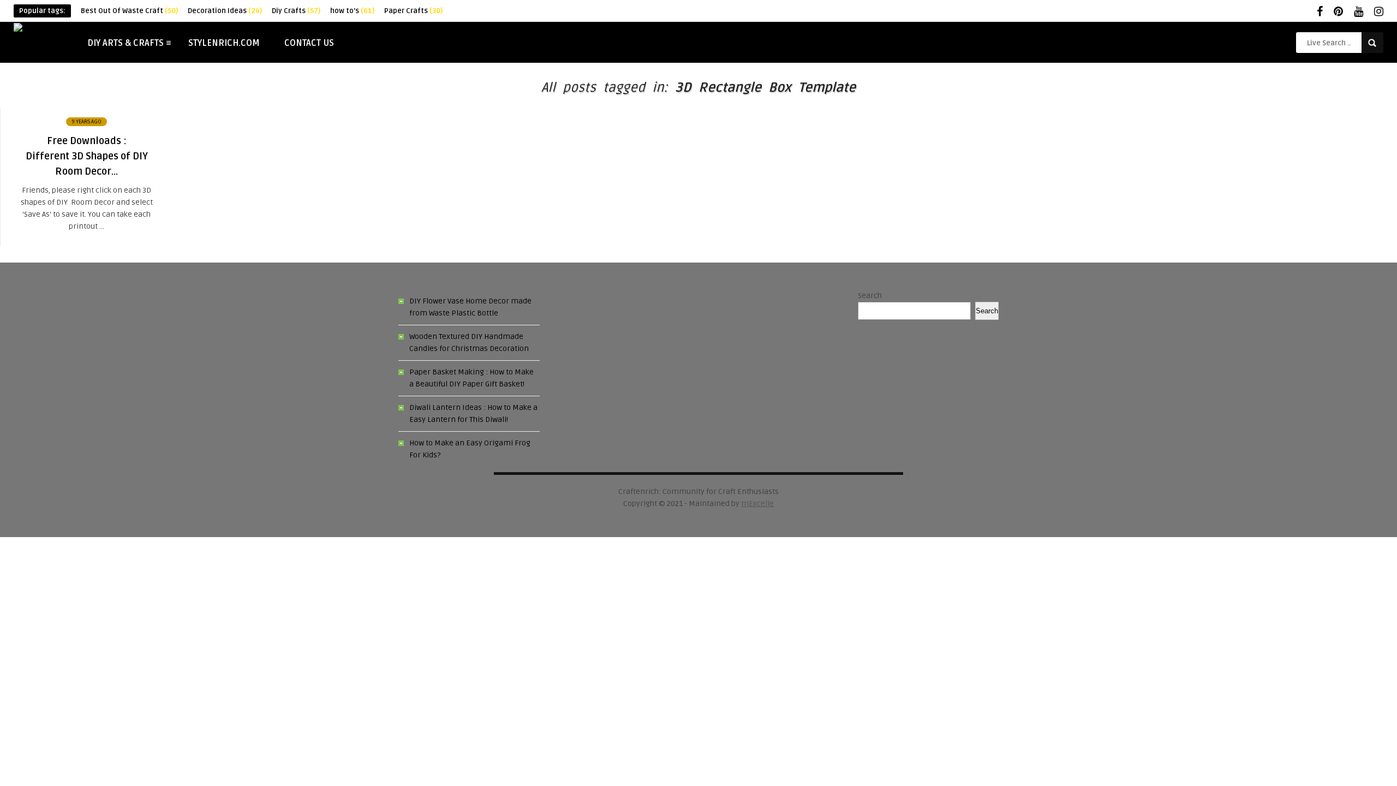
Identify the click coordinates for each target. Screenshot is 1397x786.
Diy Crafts (296, 11)
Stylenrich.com (224, 43)
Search (870, 295)
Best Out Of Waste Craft (129, 11)
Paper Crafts (413, 11)
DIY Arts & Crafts (125, 43)
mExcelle (757, 503)
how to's (352, 11)
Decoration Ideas (225, 11)
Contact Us (309, 43)
